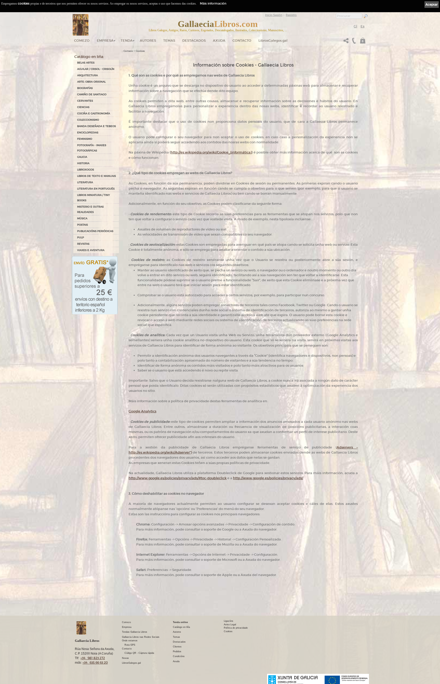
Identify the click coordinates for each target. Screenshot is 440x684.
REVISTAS (83, 243)
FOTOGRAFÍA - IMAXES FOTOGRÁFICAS (91, 148)
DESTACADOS (194, 40)
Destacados (179, 642)
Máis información (213, 3)
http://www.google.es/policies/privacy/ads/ (268, 478)
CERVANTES (85, 100)
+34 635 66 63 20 (95, 662)
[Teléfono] (353, 42)
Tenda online (180, 622)
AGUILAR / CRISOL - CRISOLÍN (95, 69)
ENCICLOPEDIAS (87, 132)
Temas (169, 40)
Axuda (219, 40)
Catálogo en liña (181, 627)
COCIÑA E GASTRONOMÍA (93, 113)
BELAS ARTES (85, 62)
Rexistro (291, 15)
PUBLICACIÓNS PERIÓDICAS (95, 231)
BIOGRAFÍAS (85, 88)
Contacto (241, 40)
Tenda (127, 40)
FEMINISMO (84, 139)
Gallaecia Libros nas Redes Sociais (140, 637)
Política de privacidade (236, 628)
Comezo (82, 40)
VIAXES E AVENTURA (90, 250)
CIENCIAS (83, 107)
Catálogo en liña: (89, 56)
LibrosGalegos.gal (272, 40)
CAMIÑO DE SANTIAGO (91, 94)
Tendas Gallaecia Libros (134, 632)
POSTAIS (82, 224)
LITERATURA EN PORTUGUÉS (96, 188)
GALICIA (82, 157)
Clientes (177, 646)
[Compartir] (346, 42)
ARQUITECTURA (87, 75)
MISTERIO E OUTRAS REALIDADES (90, 209)
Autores (148, 40)
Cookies (140, 51)
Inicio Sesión (273, 15)
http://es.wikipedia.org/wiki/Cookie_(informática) (211, 152)
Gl (355, 26)
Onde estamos (130, 640)
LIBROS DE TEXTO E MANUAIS (96, 176)
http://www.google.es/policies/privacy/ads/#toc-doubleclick (178, 478)
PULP (80, 237)
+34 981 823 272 (92, 658)
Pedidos (177, 651)
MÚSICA (82, 218)
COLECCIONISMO (88, 119)
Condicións (179, 656)
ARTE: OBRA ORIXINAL (91, 81)
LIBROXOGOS (85, 169)
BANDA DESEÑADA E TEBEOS (96, 126)
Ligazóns (228, 621)
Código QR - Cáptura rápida (139, 653)
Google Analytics (142, 411)
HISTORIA (83, 163)
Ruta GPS (130, 645)
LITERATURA (85, 182)
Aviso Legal (230, 624)
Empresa (105, 40)
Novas (125, 658)
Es (362, 26)
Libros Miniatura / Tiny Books (93, 197)
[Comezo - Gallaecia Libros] (80, 24)
